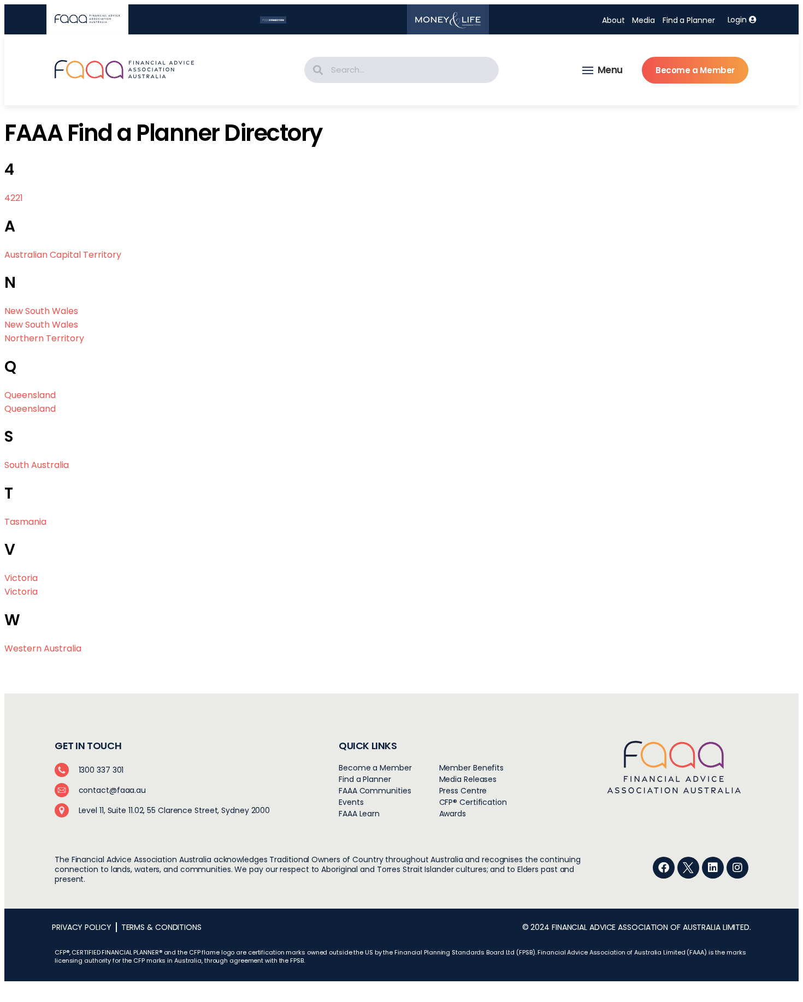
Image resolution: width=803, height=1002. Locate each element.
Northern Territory (44, 338)
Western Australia (42, 648)
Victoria (21, 578)
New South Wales (41, 311)
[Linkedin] (713, 868)
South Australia (36, 465)
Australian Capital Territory (62, 254)
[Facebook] (664, 868)
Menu (610, 69)
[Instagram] (737, 868)
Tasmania (25, 521)
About (613, 20)
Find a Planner (689, 20)
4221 (13, 198)
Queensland (30, 395)
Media (643, 20)
